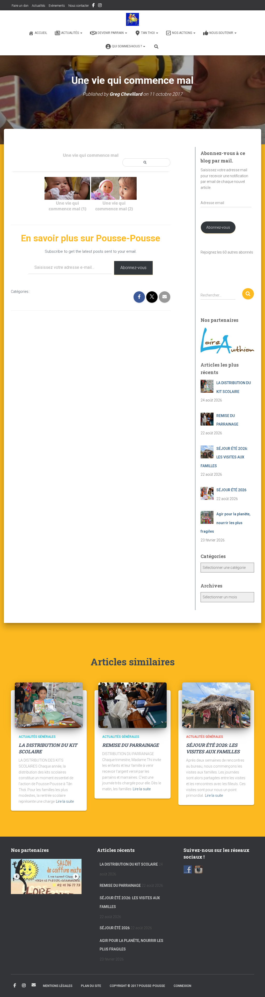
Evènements (57, 6)
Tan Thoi (148, 33)
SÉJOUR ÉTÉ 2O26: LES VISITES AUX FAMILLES (213, 748)
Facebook (93, 6)
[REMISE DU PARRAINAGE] (132, 705)
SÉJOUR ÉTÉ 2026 (115, 928)
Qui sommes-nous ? (127, 46)
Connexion (182, 986)
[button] (81, 33)
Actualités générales (37, 737)
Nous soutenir (221, 33)
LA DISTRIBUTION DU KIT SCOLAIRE (129, 864)
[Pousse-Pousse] (132, 19)
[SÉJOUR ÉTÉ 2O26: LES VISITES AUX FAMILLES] (216, 705)
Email (33, 984)
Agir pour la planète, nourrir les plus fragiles (131, 945)
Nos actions (182, 33)
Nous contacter (78, 6)
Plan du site (91, 986)
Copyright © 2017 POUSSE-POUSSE (137, 986)
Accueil (41, 33)
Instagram (100, 6)
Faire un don (19, 6)
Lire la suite (65, 801)
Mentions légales (57, 986)
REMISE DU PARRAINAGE (130, 745)
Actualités (38, 6)
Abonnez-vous (133, 267)
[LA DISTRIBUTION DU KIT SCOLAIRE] (49, 705)
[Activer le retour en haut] (254, 986)
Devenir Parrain (111, 33)
